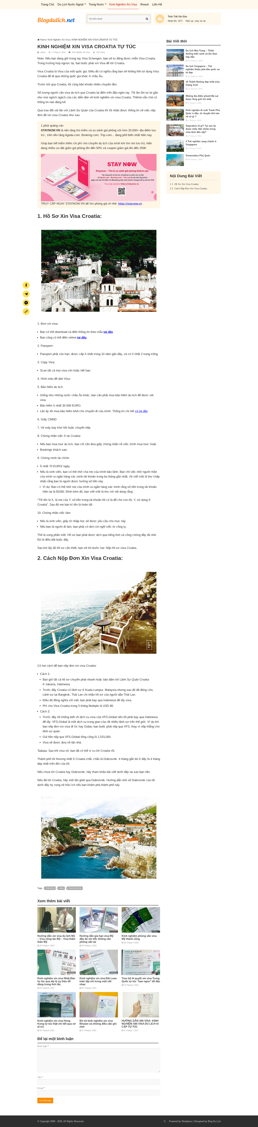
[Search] (147, 19)
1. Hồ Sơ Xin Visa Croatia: (184, 184)
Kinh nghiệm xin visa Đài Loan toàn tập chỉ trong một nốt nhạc (98, 981)
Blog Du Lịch (214, 1121)
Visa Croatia (74, 888)
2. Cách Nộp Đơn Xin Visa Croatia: (188, 188)
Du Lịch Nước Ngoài (71, 4)
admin (42, 52)
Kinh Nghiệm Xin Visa (123, 4)
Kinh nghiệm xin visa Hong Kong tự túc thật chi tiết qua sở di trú (56, 1023)
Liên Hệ (157, 4)
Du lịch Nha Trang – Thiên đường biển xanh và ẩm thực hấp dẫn (201, 53)
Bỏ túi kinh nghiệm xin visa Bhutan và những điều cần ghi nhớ (98, 1023)
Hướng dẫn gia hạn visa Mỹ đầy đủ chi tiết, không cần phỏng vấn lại (96, 938)
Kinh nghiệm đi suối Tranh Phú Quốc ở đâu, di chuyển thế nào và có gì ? (203, 113)
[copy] (26, 311)
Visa (61, 888)
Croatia (50, 888)
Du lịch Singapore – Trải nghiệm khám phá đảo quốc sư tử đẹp (203, 69)
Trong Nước (96, 4)
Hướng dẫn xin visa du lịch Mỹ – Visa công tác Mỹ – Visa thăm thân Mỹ (56, 938)
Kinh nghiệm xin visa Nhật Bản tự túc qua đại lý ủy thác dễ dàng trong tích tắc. (56, 981)
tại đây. (82, 337)
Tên (40, 1077)
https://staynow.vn (130, 203)
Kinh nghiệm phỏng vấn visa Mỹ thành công (139, 937)
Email (41, 1088)
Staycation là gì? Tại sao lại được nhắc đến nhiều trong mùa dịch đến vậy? (201, 128)
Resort (144, 4)
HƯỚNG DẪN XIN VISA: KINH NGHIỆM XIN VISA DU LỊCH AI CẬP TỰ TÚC (140, 1023)
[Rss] (164, 1121)
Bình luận (43, 1046)
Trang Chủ (47, 4)
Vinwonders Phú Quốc (198, 155)
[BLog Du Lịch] (56, 19)
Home (42, 39)
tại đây (108, 332)
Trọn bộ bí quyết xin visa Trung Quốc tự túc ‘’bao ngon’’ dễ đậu (141, 980)
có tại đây (141, 411)
